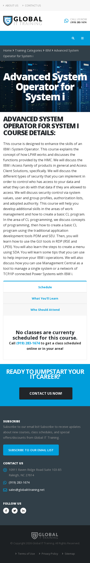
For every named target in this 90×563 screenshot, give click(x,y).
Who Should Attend (45, 310)
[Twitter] (15, 511)
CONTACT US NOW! (46, 393)
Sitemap (69, 553)
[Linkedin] (23, 511)
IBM (48, 50)
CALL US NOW (78, 19)
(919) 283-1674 (78, 22)
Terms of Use (26, 553)
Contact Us (32, 5)
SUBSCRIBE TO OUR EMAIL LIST (31, 450)
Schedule (45, 287)
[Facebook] (6, 511)
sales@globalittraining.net (27, 490)
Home (7, 50)
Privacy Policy (49, 553)
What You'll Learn (45, 298)
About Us (11, 5)
